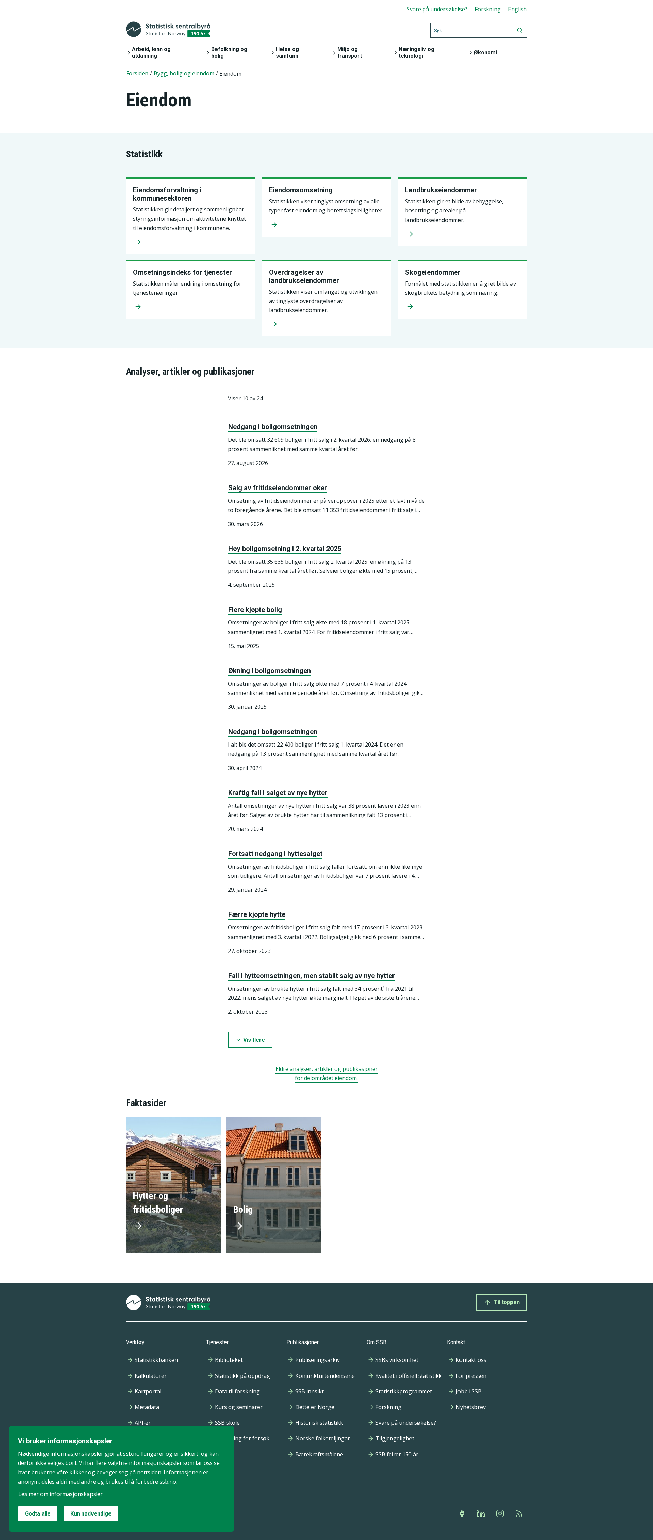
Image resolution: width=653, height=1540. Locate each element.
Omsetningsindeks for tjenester (182, 272)
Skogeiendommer (433, 272)
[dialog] (121, 1479)
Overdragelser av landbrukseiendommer (304, 276)
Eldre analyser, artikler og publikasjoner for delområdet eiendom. (326, 1073)
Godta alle (38, 1513)
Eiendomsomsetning (301, 190)
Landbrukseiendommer (441, 190)
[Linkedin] (481, 1513)
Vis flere (254, 1040)
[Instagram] (500, 1513)
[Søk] (519, 30)
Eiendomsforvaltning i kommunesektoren (167, 194)
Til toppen (507, 1302)
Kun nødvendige (91, 1513)
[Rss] (519, 1513)
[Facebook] (462, 1513)
